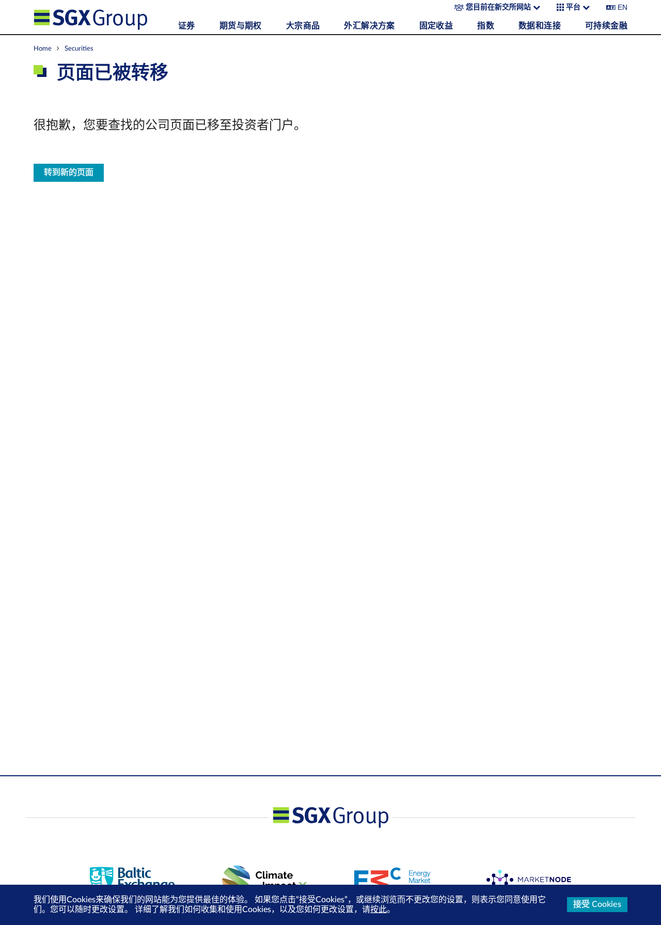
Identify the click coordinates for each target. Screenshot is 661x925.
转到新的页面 (68, 172)
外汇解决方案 (369, 26)
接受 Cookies (597, 904)
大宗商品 (303, 26)
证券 (186, 26)
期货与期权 (240, 26)
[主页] (103, 17)
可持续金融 (606, 26)
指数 (485, 26)
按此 (378, 909)
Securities (79, 48)
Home (43, 48)
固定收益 (436, 26)
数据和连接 (539, 26)
